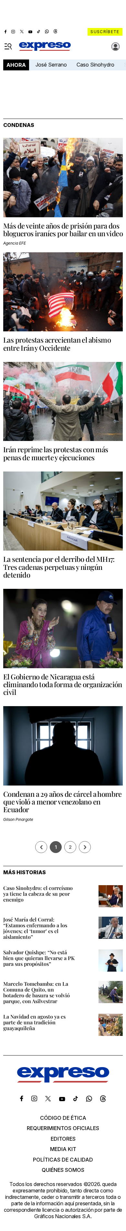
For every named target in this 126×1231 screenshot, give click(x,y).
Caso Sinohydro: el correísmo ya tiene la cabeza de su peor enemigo (38, 894)
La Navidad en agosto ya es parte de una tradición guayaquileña (34, 1022)
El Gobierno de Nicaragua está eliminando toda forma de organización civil (62, 684)
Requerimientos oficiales (63, 1128)
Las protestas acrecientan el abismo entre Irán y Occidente (57, 343)
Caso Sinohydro (95, 64)
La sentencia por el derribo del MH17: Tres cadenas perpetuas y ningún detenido (59, 566)
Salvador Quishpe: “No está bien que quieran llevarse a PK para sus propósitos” (39, 958)
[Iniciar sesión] (116, 46)
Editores (63, 1139)
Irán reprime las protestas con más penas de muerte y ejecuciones (55, 453)
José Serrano (51, 64)
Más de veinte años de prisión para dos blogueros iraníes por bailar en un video (63, 229)
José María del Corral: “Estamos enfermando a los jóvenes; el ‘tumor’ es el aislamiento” (35, 928)
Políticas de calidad (63, 1160)
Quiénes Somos (63, 1170)
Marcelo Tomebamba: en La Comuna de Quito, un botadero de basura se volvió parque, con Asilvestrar (36, 992)
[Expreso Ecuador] (63, 1080)
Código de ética (63, 1118)
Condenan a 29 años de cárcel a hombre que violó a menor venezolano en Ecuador (62, 801)
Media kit (63, 1149)
